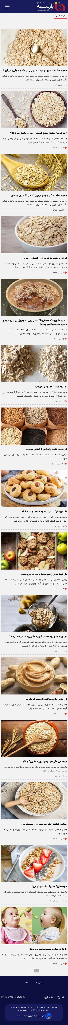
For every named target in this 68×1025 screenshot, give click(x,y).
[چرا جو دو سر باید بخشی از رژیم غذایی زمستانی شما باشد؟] (34, 613)
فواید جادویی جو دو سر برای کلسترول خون (45, 258)
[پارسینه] (49, 6)
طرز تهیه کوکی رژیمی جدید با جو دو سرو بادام (44, 512)
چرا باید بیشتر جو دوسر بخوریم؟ (51, 387)
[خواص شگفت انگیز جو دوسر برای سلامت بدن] (34, 800)
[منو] (7, 7)
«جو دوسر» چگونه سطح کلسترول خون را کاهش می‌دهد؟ (38, 133)
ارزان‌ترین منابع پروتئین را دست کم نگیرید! (46, 699)
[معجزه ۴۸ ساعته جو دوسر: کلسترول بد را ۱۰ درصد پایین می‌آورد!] (34, 47)
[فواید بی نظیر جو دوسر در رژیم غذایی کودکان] (34, 738)
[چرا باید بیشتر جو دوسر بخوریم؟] (34, 363)
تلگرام (51, 997)
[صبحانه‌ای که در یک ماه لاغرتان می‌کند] (34, 863)
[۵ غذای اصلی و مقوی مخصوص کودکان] (34, 925)
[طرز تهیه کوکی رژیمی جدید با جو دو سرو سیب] (34, 551)
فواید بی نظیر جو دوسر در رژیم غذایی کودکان (45, 762)
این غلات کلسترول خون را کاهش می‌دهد (46, 449)
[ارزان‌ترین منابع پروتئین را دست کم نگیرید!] (34, 675)
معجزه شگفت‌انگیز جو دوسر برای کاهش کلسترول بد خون (38, 196)
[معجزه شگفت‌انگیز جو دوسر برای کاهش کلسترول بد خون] (34, 172)
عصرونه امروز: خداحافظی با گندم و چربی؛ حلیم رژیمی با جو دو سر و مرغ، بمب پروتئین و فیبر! (35, 322)
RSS (26, 983)
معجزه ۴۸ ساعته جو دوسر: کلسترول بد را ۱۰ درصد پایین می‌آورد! (35, 71)
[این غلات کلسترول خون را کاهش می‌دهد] (34, 426)
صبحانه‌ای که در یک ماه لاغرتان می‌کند (48, 887)
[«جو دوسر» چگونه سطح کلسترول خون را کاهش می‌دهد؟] (34, 109)
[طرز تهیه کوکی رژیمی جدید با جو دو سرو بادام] (34, 488)
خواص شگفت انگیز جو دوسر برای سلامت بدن (44, 824)
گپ (63, 997)
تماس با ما (38, 983)
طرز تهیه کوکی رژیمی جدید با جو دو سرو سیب (44, 574)
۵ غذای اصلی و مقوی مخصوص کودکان (47, 949)
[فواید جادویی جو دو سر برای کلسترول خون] (34, 234)
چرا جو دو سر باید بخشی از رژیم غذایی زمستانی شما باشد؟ (38, 637)
